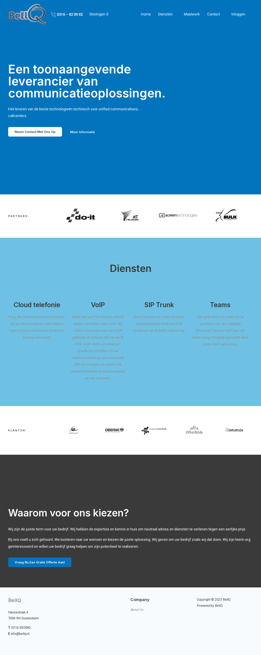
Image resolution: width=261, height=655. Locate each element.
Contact (213, 14)
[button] (35, 132)
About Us (137, 610)
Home (146, 14)
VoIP (98, 305)
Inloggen (238, 14)
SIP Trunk (159, 305)
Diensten (165, 14)
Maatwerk (192, 14)
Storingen (98, 14)
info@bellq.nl (20, 634)
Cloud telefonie (36, 305)
